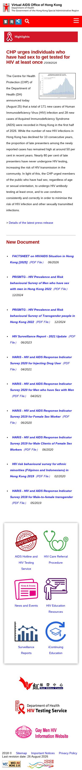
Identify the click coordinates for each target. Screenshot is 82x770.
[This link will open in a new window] (11, 766)
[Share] (18, 22)
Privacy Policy (68, 753)
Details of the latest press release (31, 222)
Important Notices (43, 753)
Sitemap (21, 753)
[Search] (27, 21)
